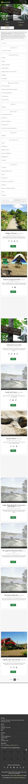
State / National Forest (7, 114)
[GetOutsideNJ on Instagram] (20, 767)
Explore (2, 739)
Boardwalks (4, 146)
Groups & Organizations (6, 736)
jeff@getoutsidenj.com (14, 745)
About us (3, 726)
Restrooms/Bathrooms (7, 171)
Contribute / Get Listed (5, 727)
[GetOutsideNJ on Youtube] (17, 767)
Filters (5, 43)
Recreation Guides (4, 740)
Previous (11, 679)
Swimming (4, 78)
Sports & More (13, 132)
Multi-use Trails (5, 99)
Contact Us (11, 773)
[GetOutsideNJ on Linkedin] (23, 767)
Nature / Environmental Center (8, 188)
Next (18, 679)
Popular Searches (14, 47)
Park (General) (5, 124)
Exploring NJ (20, 775)
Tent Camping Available (7, 92)
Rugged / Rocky (5, 149)
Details (13, 246)
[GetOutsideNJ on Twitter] (8, 767)
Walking (4, 75)
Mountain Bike (5, 68)
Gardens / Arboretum (6, 121)
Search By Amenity (13, 164)
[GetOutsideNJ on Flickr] (14, 767)
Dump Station (5, 96)
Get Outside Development (18, 777)
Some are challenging (6, 153)
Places (2, 734)
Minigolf (4, 107)
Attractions (14, 104)
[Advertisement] (14, 307)
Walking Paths (5, 156)
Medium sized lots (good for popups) (10, 89)
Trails (3, 191)
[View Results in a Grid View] (26, 202)
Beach (3, 174)
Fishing (4, 57)
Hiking (3, 61)
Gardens (4, 184)
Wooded (4, 160)
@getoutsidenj (16, 747)
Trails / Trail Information (14, 140)
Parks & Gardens (14, 111)
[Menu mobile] (26, 2)
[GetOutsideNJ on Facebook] (4, 767)
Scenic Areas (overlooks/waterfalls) (9, 128)
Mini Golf (4, 167)
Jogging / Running (6, 64)
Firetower (4, 195)
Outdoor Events (4, 737)
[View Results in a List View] (23, 202)
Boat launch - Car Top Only (8, 181)
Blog (2, 730)
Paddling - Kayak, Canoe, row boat (9, 71)
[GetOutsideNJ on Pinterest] (11, 767)
